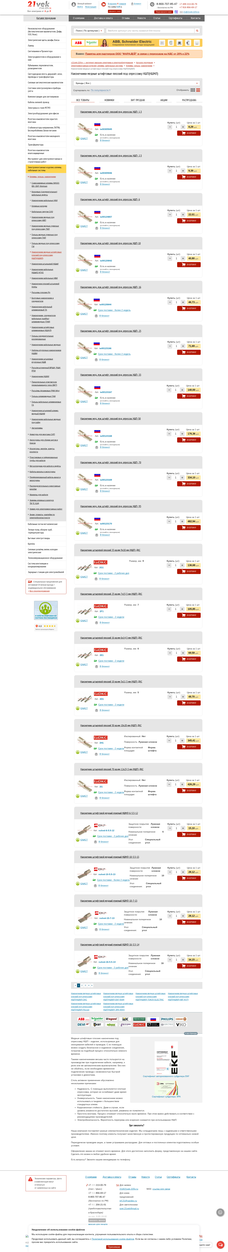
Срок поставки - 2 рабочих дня (113, 573)
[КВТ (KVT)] (97, 1025)
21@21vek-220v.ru (129, 1189)
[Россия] (153, 1019)
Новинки (109, 100)
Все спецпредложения (40, 591)
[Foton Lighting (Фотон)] (125, 1025)
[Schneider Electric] (97, 1019)
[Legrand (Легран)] (111, 1019)
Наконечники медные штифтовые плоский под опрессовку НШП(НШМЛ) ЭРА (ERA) (118, 1007)
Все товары (82, 100)
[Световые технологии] (153, 1025)
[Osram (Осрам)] (181, 1019)
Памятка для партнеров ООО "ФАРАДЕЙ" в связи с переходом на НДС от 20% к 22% (137, 54)
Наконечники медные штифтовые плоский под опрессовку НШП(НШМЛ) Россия (86, 1007)
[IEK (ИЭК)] (125, 1019)
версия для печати (97, 1224)
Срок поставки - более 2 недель (114, 310)
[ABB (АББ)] (83, 1019)
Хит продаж (138, 100)
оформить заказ (115, 11)
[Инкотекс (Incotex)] (139, 1019)
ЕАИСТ (84, 138)
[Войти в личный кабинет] (74, 4)
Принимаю (114, 1247)
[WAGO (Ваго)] (111, 1025)
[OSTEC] (167, 1025)
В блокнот (105, 140)
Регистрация (90, 7)
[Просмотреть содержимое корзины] (103, 4)
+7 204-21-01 (97, 1204)
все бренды (191, 1033)
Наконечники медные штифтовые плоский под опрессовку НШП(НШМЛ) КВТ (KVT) (183, 996)
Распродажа (189, 100)
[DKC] (139, 1025)
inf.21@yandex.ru (128, 1200)
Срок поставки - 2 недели (111, 617)
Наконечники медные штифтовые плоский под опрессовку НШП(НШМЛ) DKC (86, 996)
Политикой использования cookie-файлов (113, 1239)
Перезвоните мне (164, 12)
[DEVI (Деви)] (83, 1025)
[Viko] (181, 1025)
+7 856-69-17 (97, 1193)
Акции (163, 100)
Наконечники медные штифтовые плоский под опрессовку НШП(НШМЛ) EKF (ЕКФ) (118, 996)
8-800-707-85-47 (96, 1197)
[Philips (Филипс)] (167, 1019)
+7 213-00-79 (97, 1185)
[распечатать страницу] (220, 1212)
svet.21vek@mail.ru (129, 1208)
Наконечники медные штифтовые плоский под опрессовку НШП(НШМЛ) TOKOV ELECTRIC (150, 996)
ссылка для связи (161, 1189)
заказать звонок (97, 1220)
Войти (80, 7)
